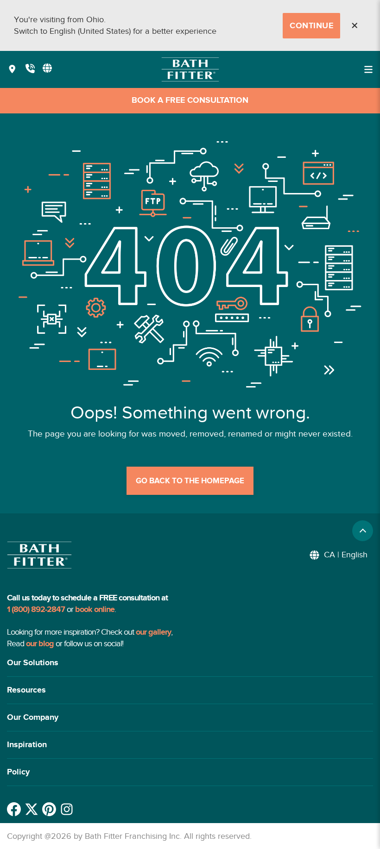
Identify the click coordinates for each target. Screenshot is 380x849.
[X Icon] (31, 809)
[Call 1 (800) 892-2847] (30, 69)
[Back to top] (362, 530)
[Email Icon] (67, 809)
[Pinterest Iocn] (49, 809)
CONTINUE (311, 26)
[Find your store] (12, 69)
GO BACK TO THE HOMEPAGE (190, 481)
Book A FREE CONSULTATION (190, 100)
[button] (190, 663)
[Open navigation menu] (368, 69)
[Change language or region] (47, 68)
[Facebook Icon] (14, 809)
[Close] (354, 25)
